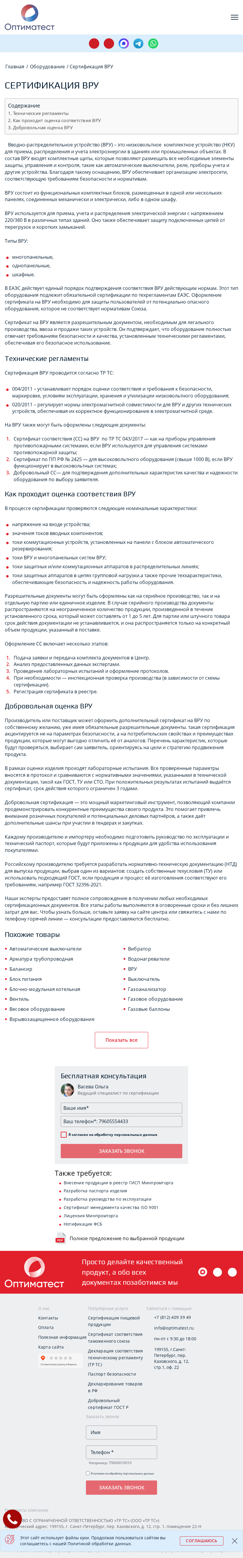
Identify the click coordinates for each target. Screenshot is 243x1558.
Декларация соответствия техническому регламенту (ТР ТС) (115, 1357)
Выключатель (144, 979)
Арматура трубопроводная (41, 959)
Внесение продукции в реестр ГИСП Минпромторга (119, 1183)
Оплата (46, 1327)
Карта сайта (51, 1347)
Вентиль (19, 999)
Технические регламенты (41, 113)
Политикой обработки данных (99, 1543)
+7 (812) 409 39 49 (172, 1317)
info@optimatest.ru (174, 1328)
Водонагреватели (149, 959)
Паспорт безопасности (112, 1374)
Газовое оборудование (155, 999)
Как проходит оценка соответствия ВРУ (57, 120)
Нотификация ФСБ (83, 1224)
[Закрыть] (235, 1541)
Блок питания (25, 979)
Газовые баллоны (149, 1009)
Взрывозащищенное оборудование (52, 1019)
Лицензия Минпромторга (91, 1215)
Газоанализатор (147, 989)
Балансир (20, 969)
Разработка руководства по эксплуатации (107, 1199)
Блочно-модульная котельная (44, 989)
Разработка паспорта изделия (95, 1191)
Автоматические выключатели (45, 948)
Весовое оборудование (37, 1009)
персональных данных (135, 1134)
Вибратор (139, 948)
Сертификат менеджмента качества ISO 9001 (111, 1207)
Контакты (48, 1318)
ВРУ (132, 969)
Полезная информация (62, 1337)
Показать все (121, 1040)
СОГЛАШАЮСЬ (201, 1540)
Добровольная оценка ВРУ (43, 127)
